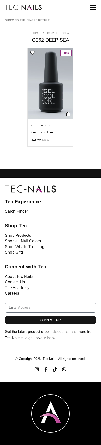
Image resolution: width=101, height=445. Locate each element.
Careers (12, 293)
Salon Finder (16, 211)
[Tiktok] (55, 369)
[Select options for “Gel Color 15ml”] (68, 114)
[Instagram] (37, 369)
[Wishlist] (32, 52)
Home (36, 33)
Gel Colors (40, 125)
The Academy (17, 288)
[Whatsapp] (64, 369)
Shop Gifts (14, 252)
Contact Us (15, 282)
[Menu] (93, 7)
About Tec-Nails (19, 276)
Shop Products (18, 235)
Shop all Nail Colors (23, 241)
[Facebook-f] (46, 369)
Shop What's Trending (24, 247)
